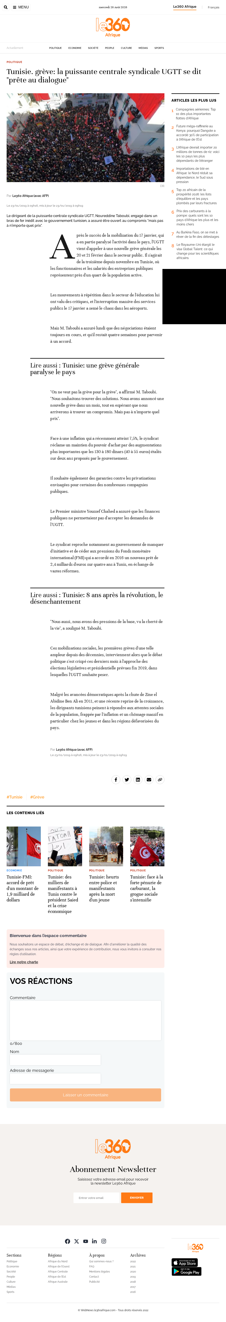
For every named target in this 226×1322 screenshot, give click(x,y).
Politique (55, 48)
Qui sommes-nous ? (101, 1261)
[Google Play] (186, 1271)
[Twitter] (76, 1241)
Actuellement (15, 48)
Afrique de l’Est (57, 1276)
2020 (133, 1271)
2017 (133, 1286)
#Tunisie (15, 797)
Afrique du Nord (58, 1261)
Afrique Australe (58, 1281)
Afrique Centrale (58, 1271)
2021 (133, 1266)
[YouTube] (85, 1241)
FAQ (91, 1266)
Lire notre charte (24, 962)
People (109, 48)
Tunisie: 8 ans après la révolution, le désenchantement (96, 598)
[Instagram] (103, 1241)
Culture (126, 48)
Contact (94, 1276)
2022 (133, 1261)
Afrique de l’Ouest (59, 1266)
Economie (74, 48)
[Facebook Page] (67, 1241)
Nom (14, 1051)
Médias (143, 48)
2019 (133, 1276)
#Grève (37, 797)
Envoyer (137, 1197)
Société (93, 48)
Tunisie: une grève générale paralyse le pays (84, 368)
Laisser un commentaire (85, 1095)
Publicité (94, 1281)
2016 (133, 1291)
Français (213, 7)
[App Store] (184, 1262)
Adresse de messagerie (32, 1070)
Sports (159, 48)
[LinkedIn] (94, 1241)
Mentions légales (99, 1271)
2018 (133, 1281)
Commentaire (23, 997)
